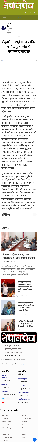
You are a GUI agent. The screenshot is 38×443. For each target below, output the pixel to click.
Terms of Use (26, 431)
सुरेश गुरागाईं (24, 402)
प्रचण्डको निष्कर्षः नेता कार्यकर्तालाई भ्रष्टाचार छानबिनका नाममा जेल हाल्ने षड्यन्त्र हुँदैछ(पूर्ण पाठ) (25, 287)
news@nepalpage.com (13, 355)
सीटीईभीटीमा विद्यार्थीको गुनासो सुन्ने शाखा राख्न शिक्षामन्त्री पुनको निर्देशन (25, 324)
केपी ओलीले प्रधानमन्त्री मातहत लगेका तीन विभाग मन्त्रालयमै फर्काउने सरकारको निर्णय (26, 307)
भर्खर (4, 228)
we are (24, 437)
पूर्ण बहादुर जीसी (25, 389)
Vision (24, 434)
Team (24, 428)
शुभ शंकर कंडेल (8, 380)
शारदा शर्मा (23, 382)
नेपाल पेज (9, 25)
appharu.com (27, 364)
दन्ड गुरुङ (7, 387)
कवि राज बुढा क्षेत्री (9, 394)
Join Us (24, 415)
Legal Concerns (27, 418)
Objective (25, 425)
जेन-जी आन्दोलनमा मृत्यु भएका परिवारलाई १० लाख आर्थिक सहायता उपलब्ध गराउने (19, 258)
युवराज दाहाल (24, 395)
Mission (24, 421)
